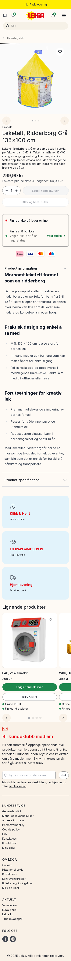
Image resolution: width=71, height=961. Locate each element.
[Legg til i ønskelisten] (60, 52)
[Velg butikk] (5, 15)
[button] (53, 15)
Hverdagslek (15, 38)
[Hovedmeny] (64, 15)
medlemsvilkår (17, 786)
